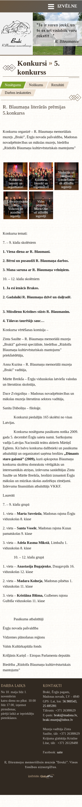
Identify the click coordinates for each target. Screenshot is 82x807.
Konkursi (32, 63)
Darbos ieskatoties (18, 93)
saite (60, 752)
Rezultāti (57, 85)
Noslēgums (13, 85)
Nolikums (36, 85)
